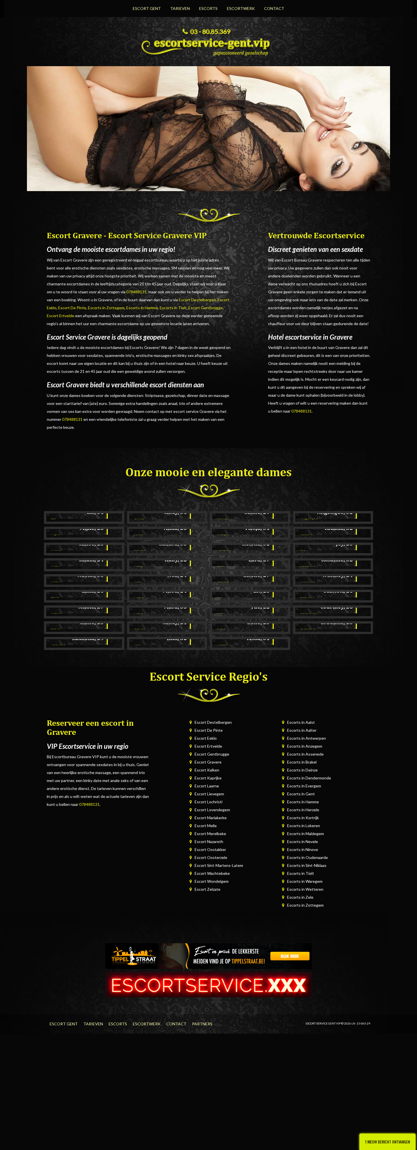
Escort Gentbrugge (205, 307)
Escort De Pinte (72, 307)
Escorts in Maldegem (305, 833)
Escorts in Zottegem (106, 307)
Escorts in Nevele (302, 841)
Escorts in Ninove (302, 849)
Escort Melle (206, 825)
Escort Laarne (207, 785)
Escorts (208, 8)
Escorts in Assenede (305, 754)
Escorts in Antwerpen (306, 738)
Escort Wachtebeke (212, 873)
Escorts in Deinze (302, 770)
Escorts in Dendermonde (309, 777)
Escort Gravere (208, 762)
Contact (274, 8)
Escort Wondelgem (212, 881)
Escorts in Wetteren (305, 889)
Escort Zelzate (207, 889)
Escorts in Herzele (303, 809)
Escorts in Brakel (302, 762)
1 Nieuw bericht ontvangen (387, 1142)
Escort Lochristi (208, 801)
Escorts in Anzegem (304, 746)
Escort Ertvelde (60, 315)
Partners (202, 1023)
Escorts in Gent (301, 793)
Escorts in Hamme (142, 307)
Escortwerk (241, 8)
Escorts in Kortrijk (303, 817)
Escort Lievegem (209, 793)
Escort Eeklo (206, 738)
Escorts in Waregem (305, 881)
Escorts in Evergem (304, 785)
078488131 (136, 291)
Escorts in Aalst (301, 722)
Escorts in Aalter (302, 730)
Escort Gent (147, 8)
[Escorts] (208, 955)
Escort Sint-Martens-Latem (219, 865)
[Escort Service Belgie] (208, 984)
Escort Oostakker (210, 849)
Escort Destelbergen (197, 299)
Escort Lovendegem (212, 809)
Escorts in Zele (300, 897)
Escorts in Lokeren (303, 825)
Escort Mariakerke (211, 817)
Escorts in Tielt (173, 307)
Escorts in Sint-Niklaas (307, 865)
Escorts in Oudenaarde (307, 857)
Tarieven (180, 8)
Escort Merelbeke (210, 833)
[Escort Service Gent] (208, 45)
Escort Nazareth (209, 841)
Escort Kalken (207, 770)
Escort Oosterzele (211, 857)
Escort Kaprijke (208, 777)
